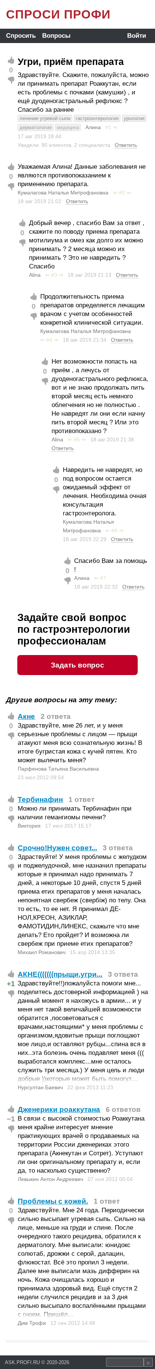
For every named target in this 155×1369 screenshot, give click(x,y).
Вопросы (56, 35)
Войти (136, 35)
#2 (122, 193)
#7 (103, 578)
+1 (11, 984)
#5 (77, 439)
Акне (26, 716)
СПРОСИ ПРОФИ (58, 14)
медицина (68, 127)
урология (134, 118)
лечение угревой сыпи (45, 118)
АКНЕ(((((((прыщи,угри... (60, 974)
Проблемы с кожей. (53, 1201)
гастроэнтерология (97, 118)
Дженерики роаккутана (59, 1109)
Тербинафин (40, 799)
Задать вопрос (77, 665)
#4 (49, 340)
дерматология (36, 127)
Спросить (21, 35)
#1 (108, 127)
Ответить (126, 145)
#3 (54, 275)
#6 (114, 530)
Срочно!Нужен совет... (57, 848)
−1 (11, 1119)
